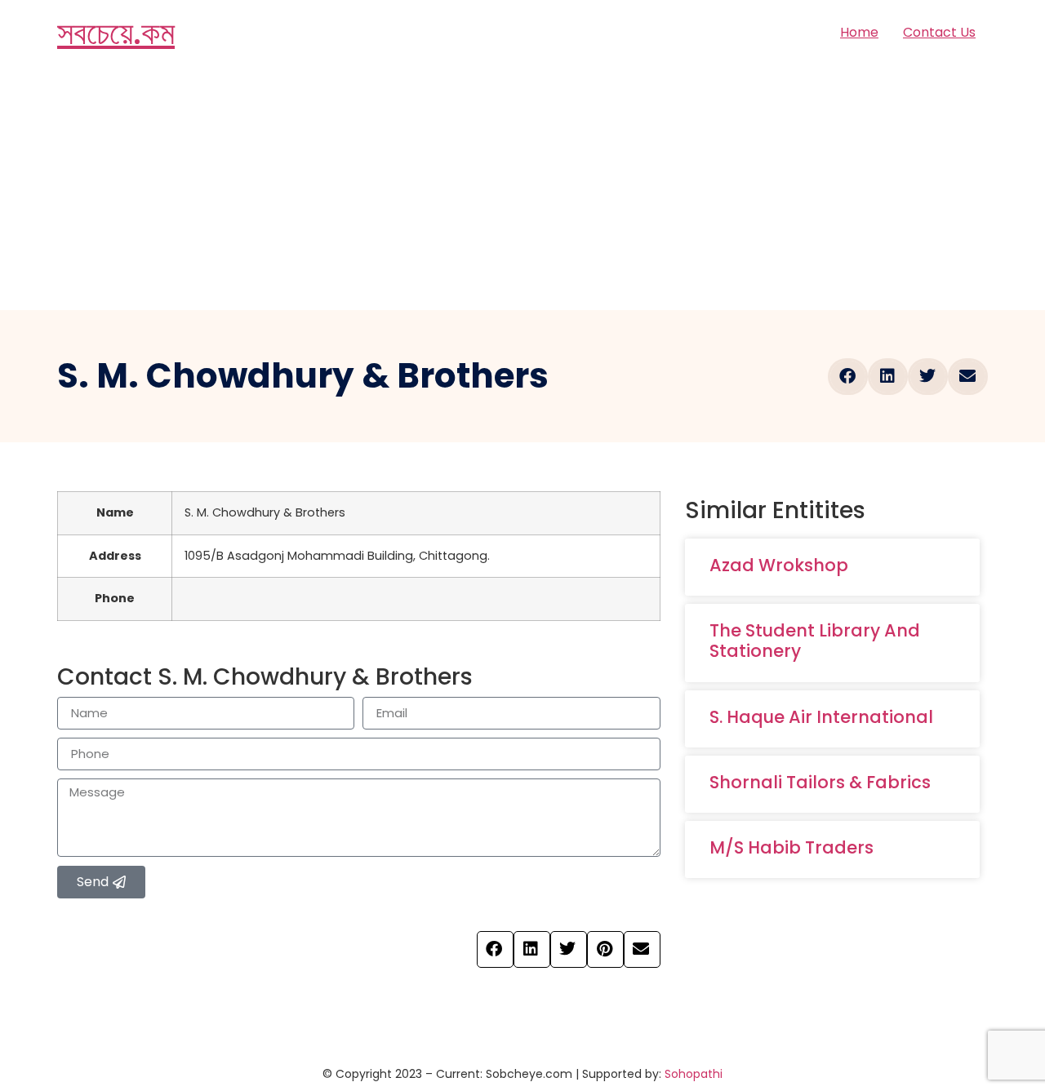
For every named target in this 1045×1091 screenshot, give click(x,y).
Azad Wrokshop (778, 565)
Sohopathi (694, 1074)
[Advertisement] (522, 187)
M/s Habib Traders (791, 847)
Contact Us (939, 32)
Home (859, 32)
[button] (848, 376)
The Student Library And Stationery (814, 641)
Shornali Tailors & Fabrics (820, 782)
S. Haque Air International (821, 717)
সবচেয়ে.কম (116, 32)
